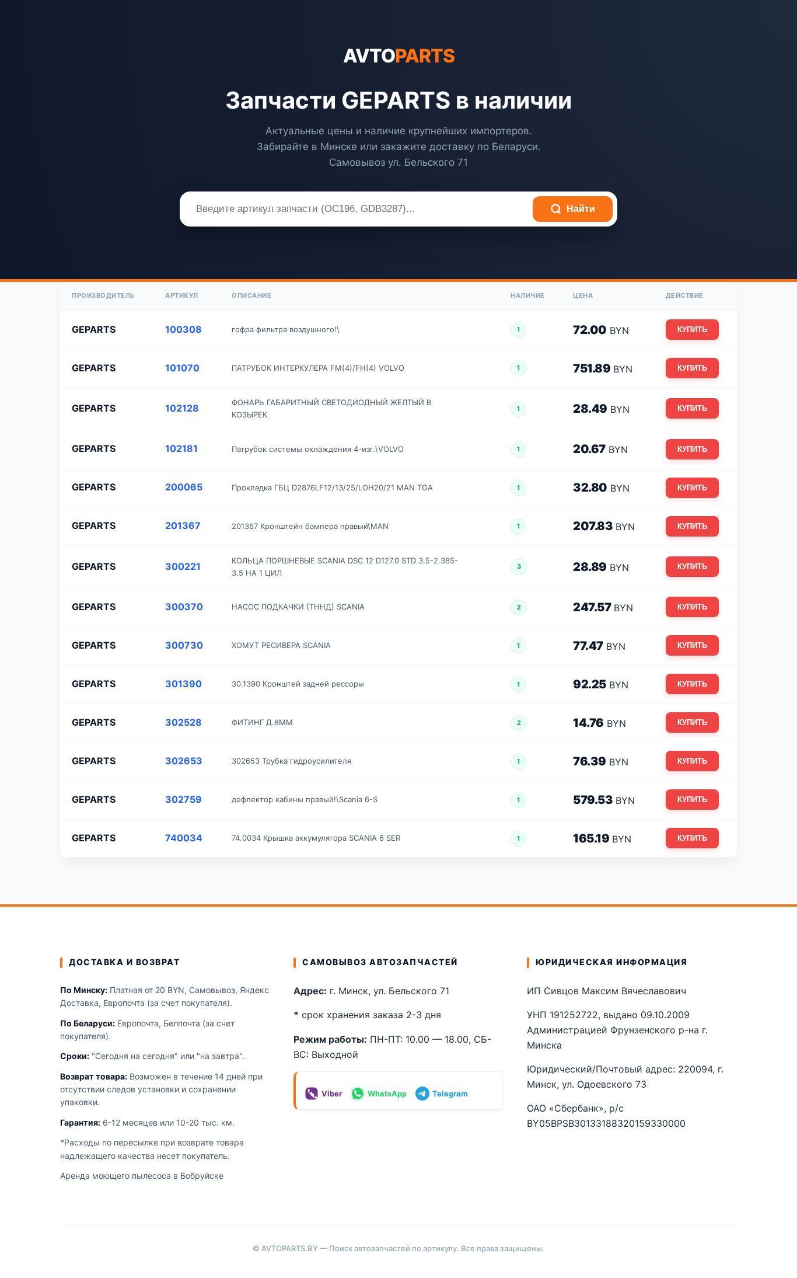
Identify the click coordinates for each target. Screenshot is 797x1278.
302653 (183, 761)
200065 (183, 487)
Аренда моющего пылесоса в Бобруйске (141, 1176)
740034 (183, 838)
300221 (183, 566)
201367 (183, 525)
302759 (183, 799)
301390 (183, 684)
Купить (692, 329)
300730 (184, 645)
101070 (182, 368)
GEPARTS (94, 329)
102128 (182, 408)
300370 (184, 606)
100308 (183, 329)
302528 (183, 722)
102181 (181, 448)
